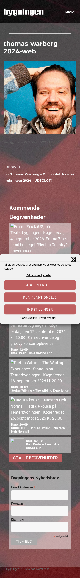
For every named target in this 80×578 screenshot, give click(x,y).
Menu (69, 11)
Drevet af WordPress (36, 569)
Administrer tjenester (38, 275)
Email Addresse (23, 487)
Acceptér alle (40, 285)
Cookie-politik (28, 318)
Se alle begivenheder (35, 458)
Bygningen (12, 569)
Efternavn (18, 519)
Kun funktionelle (40, 297)
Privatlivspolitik (48, 318)
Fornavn (17, 503)
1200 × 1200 (47, 142)
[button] (73, 259)
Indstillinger (40, 310)
